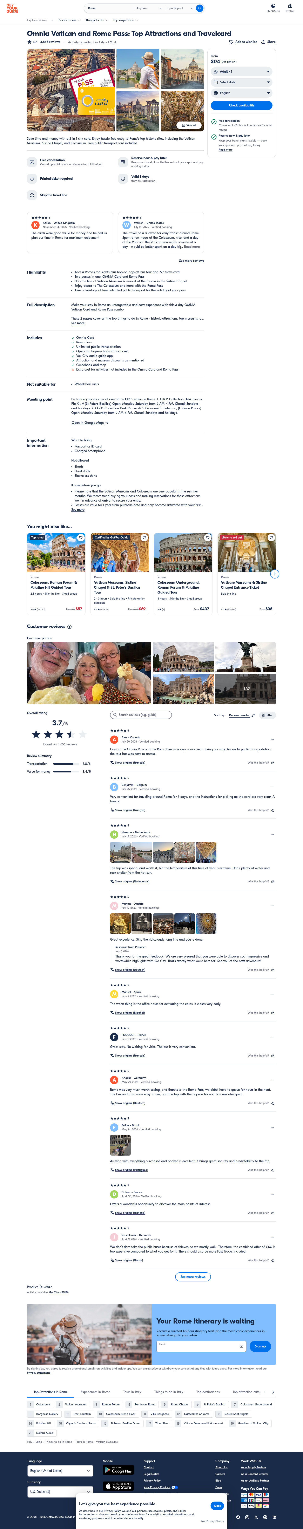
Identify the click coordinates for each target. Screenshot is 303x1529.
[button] (43, 41)
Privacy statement (38, 1372)
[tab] (50, 1392)
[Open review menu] (272, 740)
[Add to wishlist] (81, 537)
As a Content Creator (254, 1474)
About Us (221, 1467)
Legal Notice (151, 1474)
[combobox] (242, 715)
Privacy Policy (152, 1480)
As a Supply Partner (253, 1467)
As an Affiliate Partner (255, 1480)
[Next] (274, 574)
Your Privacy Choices (157, 1487)
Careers (220, 1474)
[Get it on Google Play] (118, 1470)
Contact (149, 1467)
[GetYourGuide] (12, 8)
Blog (218, 1480)
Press (218, 1487)
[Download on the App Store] (118, 1486)
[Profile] (290, 5)
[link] (56, 574)
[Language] (273, 5)
